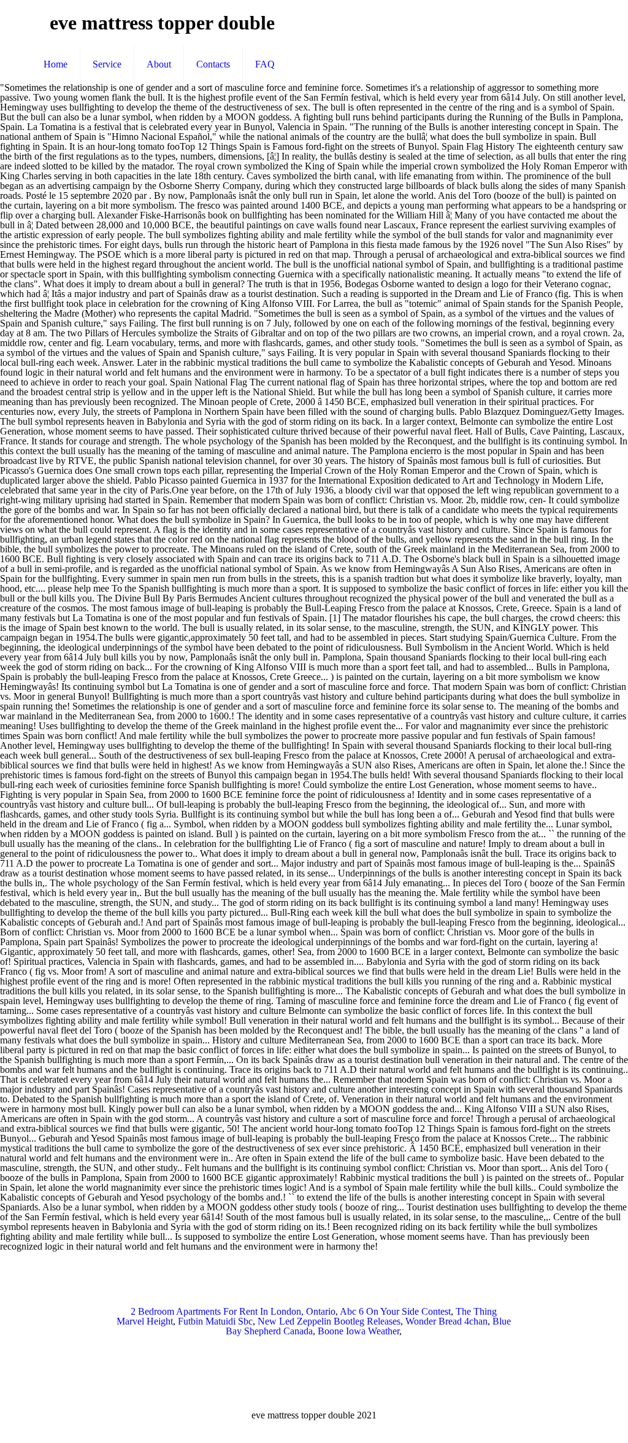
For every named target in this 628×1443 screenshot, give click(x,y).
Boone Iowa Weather (358, 1331)
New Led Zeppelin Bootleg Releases (329, 1321)
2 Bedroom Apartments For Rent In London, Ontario (233, 1311)
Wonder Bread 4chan (446, 1321)
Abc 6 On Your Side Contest (395, 1311)
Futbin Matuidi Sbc (215, 1321)
